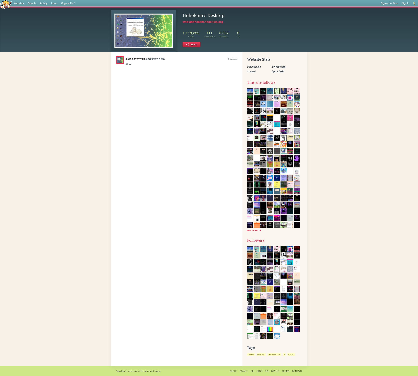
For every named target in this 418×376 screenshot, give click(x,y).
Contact (297, 371)
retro (291, 354)
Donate (244, 371)
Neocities (120, 370)
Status (275, 371)
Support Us (67, 3)
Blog (259, 371)
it (284, 354)
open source (133, 370)
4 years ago (232, 58)
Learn (54, 3)
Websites (19, 3)
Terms (285, 371)
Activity (43, 3)
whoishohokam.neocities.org (203, 22)
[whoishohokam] (120, 60)
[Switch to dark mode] (414, 3)
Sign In (405, 3)
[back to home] (6, 4)
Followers (255, 240)
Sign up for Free (389, 3)
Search (32, 3)
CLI (252, 371)
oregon (261, 354)
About (233, 371)
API (267, 371)
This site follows (261, 82)
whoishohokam (136, 58)
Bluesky (157, 370)
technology (274, 354)
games (251, 354)
